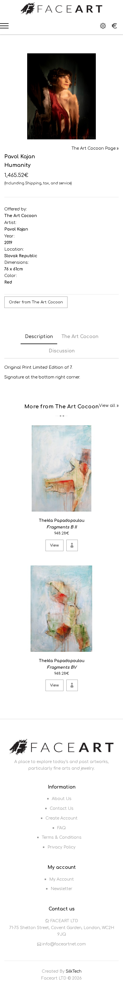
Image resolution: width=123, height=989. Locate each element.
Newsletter (61, 889)
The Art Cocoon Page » (95, 148)
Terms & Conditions (62, 837)
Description (39, 336)
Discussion (62, 351)
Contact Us (62, 808)
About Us (62, 799)
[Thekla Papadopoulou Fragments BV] (113, 646)
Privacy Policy (61, 847)
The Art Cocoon (20, 216)
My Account (61, 879)
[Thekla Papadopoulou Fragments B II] (113, 506)
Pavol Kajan (16, 229)
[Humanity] (61, 96)
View (54, 545)
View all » (109, 405)
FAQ (61, 828)
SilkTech (74, 971)
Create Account (61, 818)
